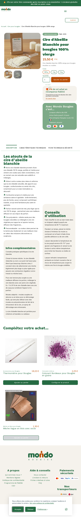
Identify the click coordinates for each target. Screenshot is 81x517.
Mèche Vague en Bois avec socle (19, 428)
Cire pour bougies (14, 26)
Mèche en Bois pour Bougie (12, 426)
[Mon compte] (75, 15)
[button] (70, 16)
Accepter (18, 509)
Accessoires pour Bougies (11, 371)
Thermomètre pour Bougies (17, 373)
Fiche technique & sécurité (60, 148)
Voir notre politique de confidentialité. (42, 503)
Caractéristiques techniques (32, 148)
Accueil (3, 26)
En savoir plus (51, 98)
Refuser (30, 509)
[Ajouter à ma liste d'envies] (35, 336)
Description (11, 148)
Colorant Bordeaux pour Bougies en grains (58, 374)
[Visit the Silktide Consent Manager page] (66, 509)
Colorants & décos (48, 371)
